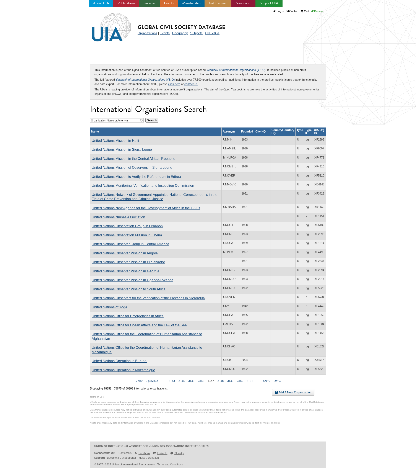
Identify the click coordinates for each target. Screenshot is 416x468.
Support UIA (269, 3)
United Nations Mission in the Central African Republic (133, 158)
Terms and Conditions (170, 464)
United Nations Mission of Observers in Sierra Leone (132, 167)
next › (266, 381)
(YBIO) (235, 70)
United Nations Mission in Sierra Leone (122, 149)
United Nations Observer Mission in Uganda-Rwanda (132, 280)
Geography (180, 33)
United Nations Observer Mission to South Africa (129, 289)
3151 (250, 381)
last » (277, 381)
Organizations (147, 33)
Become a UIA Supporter (121, 457)
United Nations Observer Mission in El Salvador (128, 262)
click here (174, 84)
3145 (191, 381)
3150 (240, 381)
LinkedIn (162, 453)
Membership (191, 3)
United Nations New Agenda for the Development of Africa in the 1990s (146, 208)
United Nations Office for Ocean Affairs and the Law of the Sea (139, 325)
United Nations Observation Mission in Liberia (127, 235)
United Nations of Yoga (109, 307)
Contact (293, 11)
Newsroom (243, 3)
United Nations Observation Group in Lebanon (127, 226)
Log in (280, 11)
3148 (221, 381)
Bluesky (179, 453)
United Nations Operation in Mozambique (123, 370)
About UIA (101, 3)
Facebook (144, 453)
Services (149, 3)
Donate (318, 11)
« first (139, 381)
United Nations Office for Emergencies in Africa (128, 316)
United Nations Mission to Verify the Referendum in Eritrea (136, 176)
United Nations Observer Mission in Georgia (125, 271)
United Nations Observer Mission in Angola (125, 253)
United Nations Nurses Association (118, 217)
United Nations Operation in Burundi (119, 361)
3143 (172, 381)
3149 (230, 381)
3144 (182, 381)
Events (169, 3)
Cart (306, 11)
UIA (106, 25)
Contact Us (125, 453)
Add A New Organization (295, 392)
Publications (126, 3)
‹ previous (152, 381)
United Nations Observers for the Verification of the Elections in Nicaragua (148, 298)
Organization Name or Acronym (109, 120)
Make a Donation (149, 457)
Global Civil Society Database (181, 27)
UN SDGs (212, 33)
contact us (191, 84)
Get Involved (218, 3)
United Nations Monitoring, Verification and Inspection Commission (143, 185)
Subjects (196, 33)
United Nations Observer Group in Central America (130, 244)
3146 (201, 381)
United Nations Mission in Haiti (115, 140)
